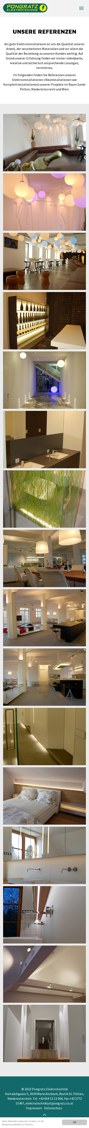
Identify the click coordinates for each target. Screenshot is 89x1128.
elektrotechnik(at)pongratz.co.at (49, 1103)
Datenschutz (53, 1108)
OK (74, 1122)
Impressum (34, 1108)
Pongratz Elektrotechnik (24, 8)
